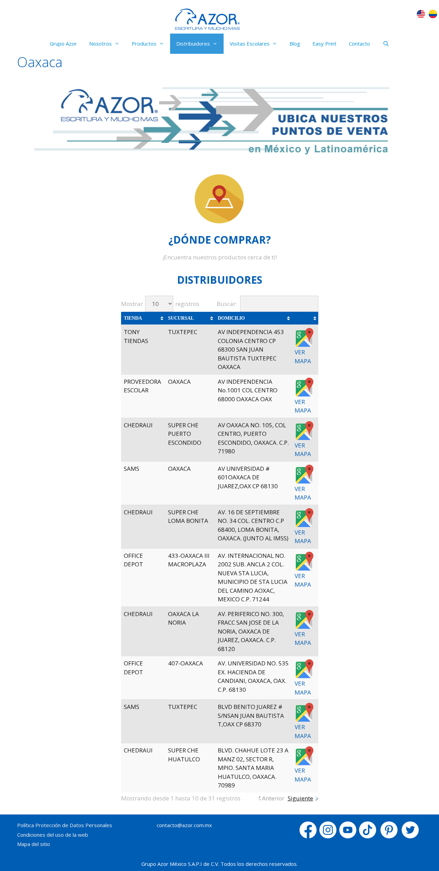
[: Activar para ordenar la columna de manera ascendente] (305, 318)
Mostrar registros (160, 304)
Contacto (359, 43)
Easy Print (324, 43)
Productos (144, 43)
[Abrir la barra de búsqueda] (385, 44)
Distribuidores (193, 43)
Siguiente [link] (300, 798)
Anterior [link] (273, 798)
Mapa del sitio (33, 844)
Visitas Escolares (250, 43)
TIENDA (133, 318)
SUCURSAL (181, 318)
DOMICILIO (231, 318)
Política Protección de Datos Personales (64, 825)
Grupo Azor (63, 43)
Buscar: (227, 304)
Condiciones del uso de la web (52, 834)
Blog (294, 43)
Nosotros (100, 43)
